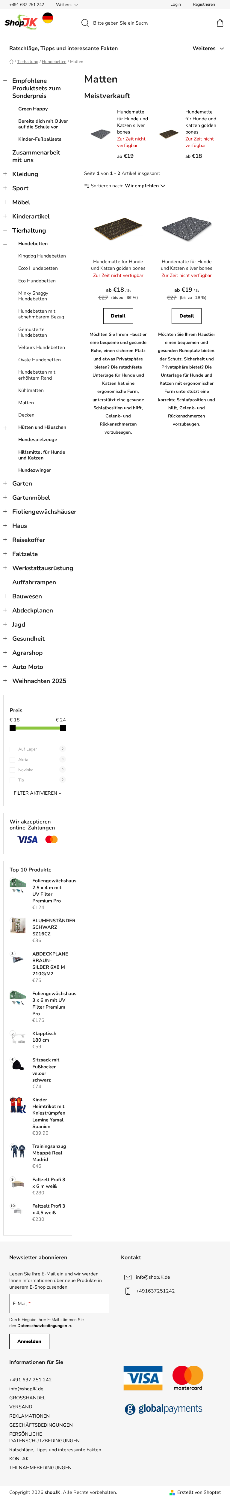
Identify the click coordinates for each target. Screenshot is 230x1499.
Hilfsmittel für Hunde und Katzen (41, 455)
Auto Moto (27, 667)
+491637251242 (155, 1291)
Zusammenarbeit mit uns (36, 156)
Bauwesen (27, 596)
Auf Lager (40, 749)
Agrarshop (27, 653)
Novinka (40, 770)
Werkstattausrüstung (42, 568)
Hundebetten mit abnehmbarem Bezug (41, 314)
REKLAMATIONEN (29, 1416)
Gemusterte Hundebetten (32, 332)
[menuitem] (63, 48)
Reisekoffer (28, 540)
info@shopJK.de (153, 1277)
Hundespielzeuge (37, 439)
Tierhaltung (29, 230)
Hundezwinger (34, 470)
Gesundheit (28, 638)
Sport (20, 188)
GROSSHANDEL (27, 1398)
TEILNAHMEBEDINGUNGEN (40, 1467)
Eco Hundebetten (37, 281)
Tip (40, 780)
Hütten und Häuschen (42, 427)
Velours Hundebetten (41, 347)
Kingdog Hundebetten (42, 256)
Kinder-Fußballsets (39, 139)
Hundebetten (33, 243)
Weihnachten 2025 (39, 681)
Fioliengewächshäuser (42, 511)
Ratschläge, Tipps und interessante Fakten (55, 1449)
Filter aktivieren (35, 793)
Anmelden (29, 1341)
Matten (26, 402)
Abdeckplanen (32, 610)
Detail (118, 316)
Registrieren (204, 4)
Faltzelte (25, 554)
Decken (26, 415)
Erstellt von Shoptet (199, 1492)
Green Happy (33, 109)
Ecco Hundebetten (38, 268)
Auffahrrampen (34, 582)
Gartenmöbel (31, 497)
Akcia (40, 760)
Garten (22, 483)
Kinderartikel (31, 216)
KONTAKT (20, 1458)
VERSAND (20, 1407)
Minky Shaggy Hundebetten (33, 296)
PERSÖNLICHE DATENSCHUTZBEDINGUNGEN (44, 1437)
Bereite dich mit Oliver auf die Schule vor (43, 124)
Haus (19, 526)
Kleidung (25, 174)
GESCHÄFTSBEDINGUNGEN (41, 1425)
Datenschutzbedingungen (42, 1326)
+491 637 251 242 (26, 5)
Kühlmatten (31, 390)
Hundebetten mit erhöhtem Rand (36, 375)
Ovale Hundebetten (39, 360)
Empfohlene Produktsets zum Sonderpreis (36, 88)
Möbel (21, 202)
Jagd (18, 624)
